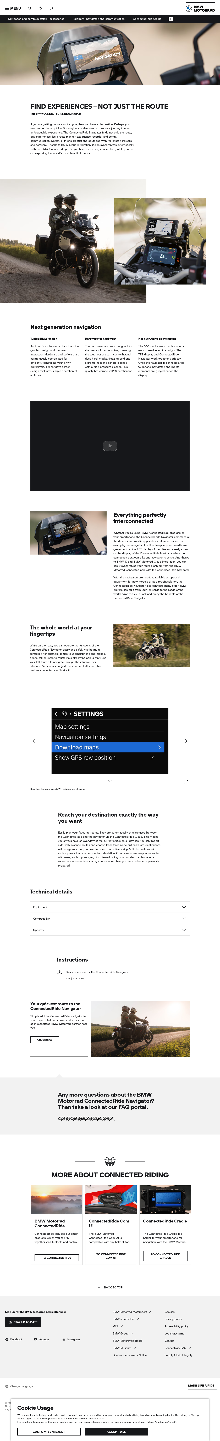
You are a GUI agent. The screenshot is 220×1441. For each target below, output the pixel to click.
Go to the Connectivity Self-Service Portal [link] (84, 1119)
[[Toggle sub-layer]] (171, 19)
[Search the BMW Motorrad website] (30, 7)
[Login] (52, 7)
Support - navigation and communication (99, 19)
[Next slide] (186, 741)
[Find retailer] (41, 7)
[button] (13, 8)
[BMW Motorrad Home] (200, 8)
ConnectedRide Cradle (147, 19)
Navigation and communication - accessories (36, 19)
